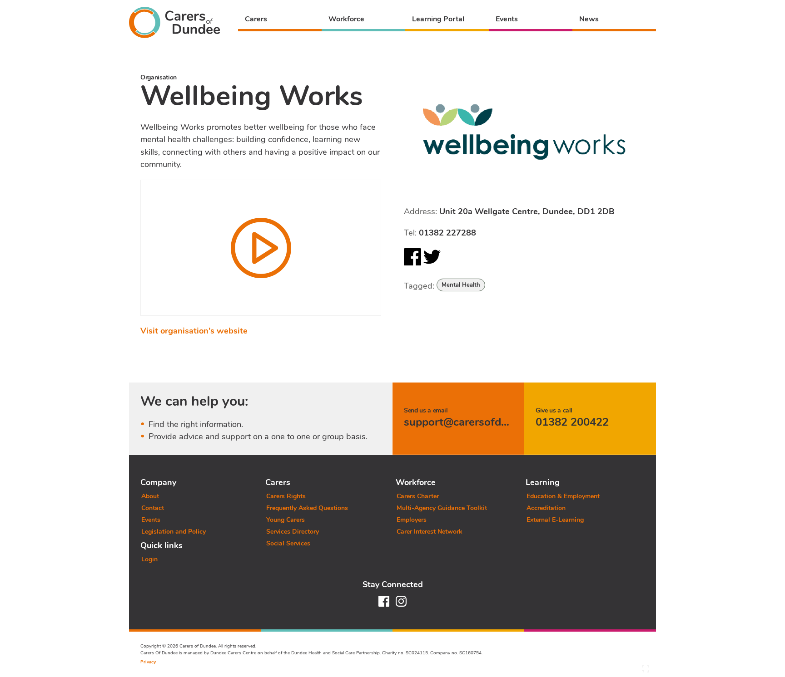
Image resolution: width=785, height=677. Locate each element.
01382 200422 (572, 422)
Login (149, 559)
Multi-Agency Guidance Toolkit (442, 508)
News (589, 19)
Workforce (346, 19)
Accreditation (546, 508)
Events (507, 19)
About (150, 496)
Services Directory (292, 531)
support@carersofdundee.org (478, 422)
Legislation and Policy (173, 531)
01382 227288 (447, 232)
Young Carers (285, 519)
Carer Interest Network (429, 531)
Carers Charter (418, 496)
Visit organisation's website (194, 330)
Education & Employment (563, 496)
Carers (256, 19)
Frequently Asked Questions (307, 508)
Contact (152, 508)
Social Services (288, 543)
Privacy (148, 662)
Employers (412, 519)
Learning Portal (438, 19)
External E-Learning (555, 519)
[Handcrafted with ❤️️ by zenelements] (645, 671)
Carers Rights (286, 496)
